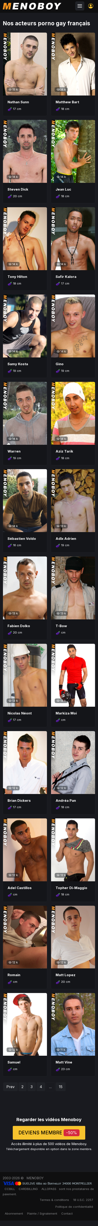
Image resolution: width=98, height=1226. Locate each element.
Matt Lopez (65, 975)
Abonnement (14, 1213)
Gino (60, 364)
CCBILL (10, 1189)
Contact (67, 1213)
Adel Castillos (20, 888)
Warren (14, 451)
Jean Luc (63, 189)
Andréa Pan (66, 800)
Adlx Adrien (66, 538)
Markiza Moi (66, 713)
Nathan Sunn (18, 102)
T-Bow (61, 626)
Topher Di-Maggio (71, 888)
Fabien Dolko (19, 626)
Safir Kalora (66, 276)
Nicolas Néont (20, 713)
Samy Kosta (18, 364)
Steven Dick (18, 189)
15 (60, 1086)
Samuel (14, 1062)
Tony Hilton (17, 276)
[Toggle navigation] (79, 5)
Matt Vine (64, 1062)
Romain (14, 975)
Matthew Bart (67, 102)
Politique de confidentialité (74, 1206)
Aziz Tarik (64, 451)
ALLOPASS (48, 1189)
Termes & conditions (54, 1200)
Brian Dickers (19, 800)
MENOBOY (35, 1178)
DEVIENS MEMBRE (47, 1132)
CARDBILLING (28, 1189)
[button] (90, 5)
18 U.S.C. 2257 (83, 1200)
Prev (10, 1086)
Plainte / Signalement (42, 1213)
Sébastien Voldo (22, 538)
